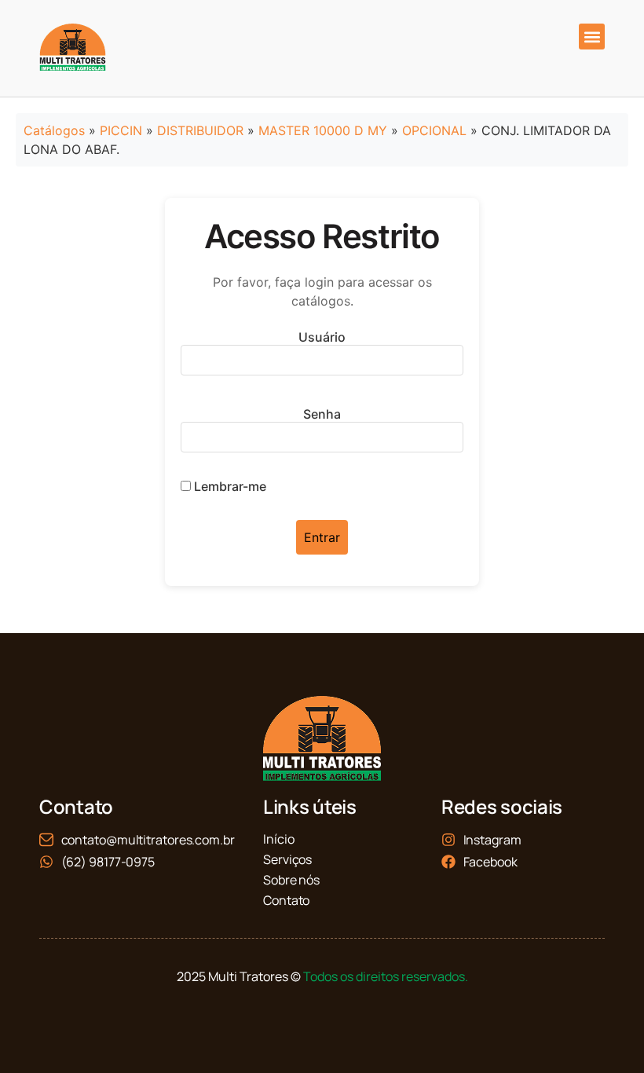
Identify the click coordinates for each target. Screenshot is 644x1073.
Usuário (322, 337)
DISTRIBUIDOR (200, 130)
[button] (592, 36)
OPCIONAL (434, 130)
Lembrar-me (228, 486)
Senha (322, 414)
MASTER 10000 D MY (322, 130)
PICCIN (121, 130)
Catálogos (54, 130)
